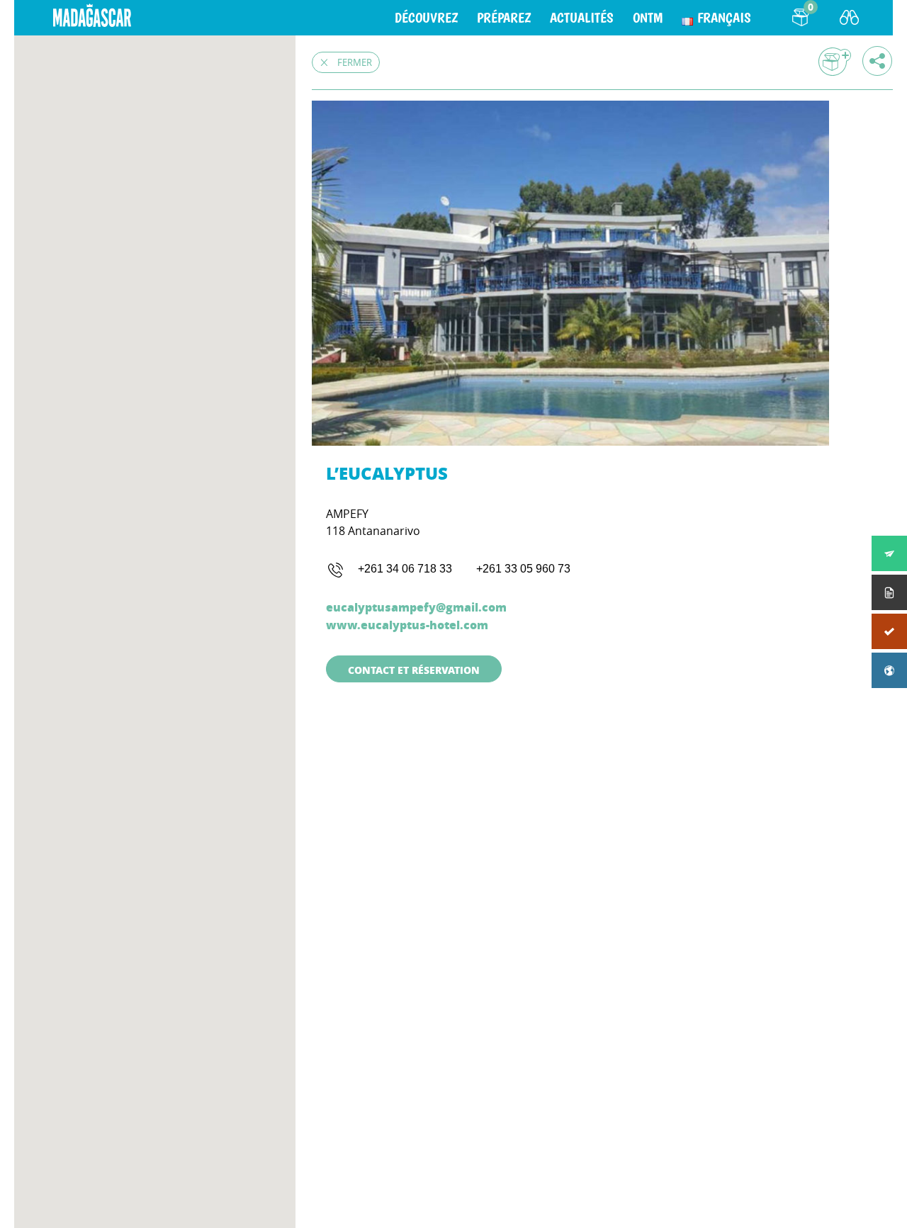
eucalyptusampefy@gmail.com (416, 607)
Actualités (582, 17)
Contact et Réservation (414, 670)
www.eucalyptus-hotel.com (407, 624)
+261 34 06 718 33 (405, 569)
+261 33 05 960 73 (523, 569)
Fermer (354, 62)
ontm (648, 17)
